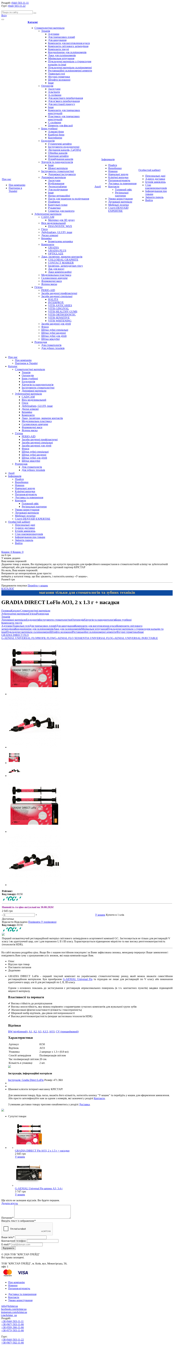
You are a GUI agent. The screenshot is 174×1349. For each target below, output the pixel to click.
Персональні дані (155, 175)
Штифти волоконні (59, 79)
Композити (47, 244)
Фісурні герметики (59, 76)
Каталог (33, 22)
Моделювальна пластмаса (56, 274)
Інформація (108, 159)
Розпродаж (40, 342)
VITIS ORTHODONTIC (62, 314)
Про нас (6, 179)
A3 (39, 1031)
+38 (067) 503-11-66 (12, 1324)
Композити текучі (58, 49)
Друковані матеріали (120, 201)
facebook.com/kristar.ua (14, 1309)
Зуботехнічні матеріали (48, 213)
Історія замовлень (155, 181)
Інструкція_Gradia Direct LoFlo (26, 1080)
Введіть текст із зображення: (18, 1220)
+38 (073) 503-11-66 (12, 1330)
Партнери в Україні (15, 189)
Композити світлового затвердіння (68, 46)
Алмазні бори (56, 131)
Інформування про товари (30, 537)
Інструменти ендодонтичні (63, 146)
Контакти (113, 186)
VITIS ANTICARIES (60, 305)
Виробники (115, 168)
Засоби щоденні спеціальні (56, 296)
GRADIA (53, 247)
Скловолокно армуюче (54, 278)
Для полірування (58, 189)
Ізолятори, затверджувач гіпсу (65, 265)
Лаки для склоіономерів (62, 55)
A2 (35, 1031)
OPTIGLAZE (55, 253)
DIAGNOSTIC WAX (60, 226)
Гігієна (38, 287)
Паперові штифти (58, 156)
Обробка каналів (57, 152)
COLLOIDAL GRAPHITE (63, 259)
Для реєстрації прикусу (61, 104)
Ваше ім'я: (7, 1237)
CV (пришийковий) (67, 1031)
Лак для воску (56, 268)
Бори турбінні (49, 128)
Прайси (112, 165)
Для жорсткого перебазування (65, 98)
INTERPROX (56, 302)
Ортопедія (47, 85)
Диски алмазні (49, 235)
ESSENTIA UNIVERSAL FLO (93, 638)
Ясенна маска (49, 284)
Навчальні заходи (118, 174)
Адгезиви (53, 34)
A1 (30, 1031)
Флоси (45, 326)
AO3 (52, 1031)
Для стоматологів (51, 345)
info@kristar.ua (9, 1306)
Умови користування (120, 198)
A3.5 (45, 1031)
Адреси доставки (155, 178)
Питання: (7, 1217)
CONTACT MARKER (61, 262)
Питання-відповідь (119, 180)
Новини (113, 171)
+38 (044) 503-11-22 (12, 1339)
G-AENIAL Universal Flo (77, 979)
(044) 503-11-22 (16, 5)
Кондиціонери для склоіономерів (67, 52)
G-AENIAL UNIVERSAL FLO (19, 638)
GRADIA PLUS (57, 250)
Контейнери (55, 137)
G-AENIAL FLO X (65, 638)
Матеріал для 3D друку (61, 220)
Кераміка (46, 238)
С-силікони (54, 122)
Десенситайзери (57, 186)
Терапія (45, 30)
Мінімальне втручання (61, 58)
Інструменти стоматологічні (57, 171)
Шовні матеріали (58, 168)
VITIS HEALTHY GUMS (62, 311)
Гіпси (44, 229)
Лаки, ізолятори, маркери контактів (61, 256)
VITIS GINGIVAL (58, 308)
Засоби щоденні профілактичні (59, 293)
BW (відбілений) (18, 1031)
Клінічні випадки (118, 177)
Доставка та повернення (122, 183)
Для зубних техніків (53, 348)
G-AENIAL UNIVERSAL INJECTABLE (134, 638)
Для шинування (57, 40)
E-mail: (6, 1244)
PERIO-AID (48, 290)
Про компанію (17, 185)
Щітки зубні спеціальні (54, 329)
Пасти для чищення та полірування (68, 198)
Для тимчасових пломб (61, 37)
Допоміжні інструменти (62, 174)
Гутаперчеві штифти (60, 143)
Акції (97, 186)
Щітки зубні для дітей (54, 335)
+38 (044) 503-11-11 (12, 1321)
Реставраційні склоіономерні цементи (70, 70)
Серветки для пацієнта (61, 210)
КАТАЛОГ (7, 588)
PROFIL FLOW (46, 638)
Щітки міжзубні (50, 339)
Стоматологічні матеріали (49, 27)
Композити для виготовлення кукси (69, 43)
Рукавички (54, 207)
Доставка (84, 1104)
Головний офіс (123, 189)
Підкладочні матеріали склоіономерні (70, 67)
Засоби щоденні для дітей (56, 323)
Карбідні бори (56, 134)
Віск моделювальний (53, 223)
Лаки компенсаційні (60, 271)
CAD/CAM (47, 217)
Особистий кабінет (149, 170)
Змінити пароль (154, 197)
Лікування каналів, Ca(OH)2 (64, 149)
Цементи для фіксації (60, 125)
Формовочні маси (51, 281)
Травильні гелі (56, 73)
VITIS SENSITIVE (59, 317)
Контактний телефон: (13, 1240)
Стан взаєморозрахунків (156, 186)
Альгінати (54, 91)
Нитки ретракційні (59, 195)
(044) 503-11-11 (20, 2)
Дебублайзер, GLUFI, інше (56, 232)
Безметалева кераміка (60, 241)
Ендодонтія (48, 140)
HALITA (53, 299)
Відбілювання (56, 183)
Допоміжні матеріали (53, 177)
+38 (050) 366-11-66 (12, 1327)
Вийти (149, 200)
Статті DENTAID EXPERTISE (118, 209)
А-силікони (54, 95)
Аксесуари (54, 88)
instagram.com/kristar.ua (14, 1312)
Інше (51, 82)
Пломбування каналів (60, 159)
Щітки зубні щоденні (53, 332)
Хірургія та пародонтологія (57, 162)
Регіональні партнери (121, 194)
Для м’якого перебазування (64, 101)
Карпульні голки (57, 204)
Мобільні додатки (118, 204)
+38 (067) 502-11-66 (12, 1342)
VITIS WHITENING (60, 320)
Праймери (54, 201)
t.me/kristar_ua (9, 1315)
